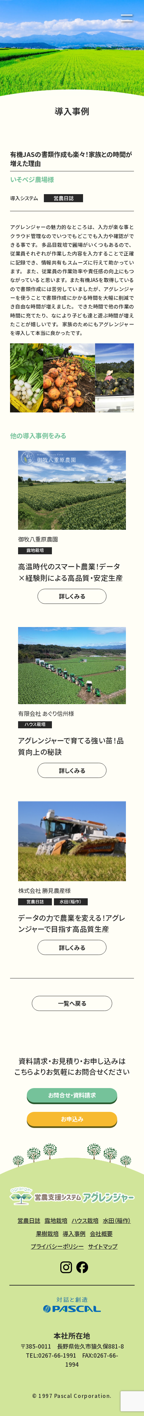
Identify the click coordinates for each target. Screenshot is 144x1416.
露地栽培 (56, 1220)
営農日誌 (28, 1220)
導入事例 (74, 1233)
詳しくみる (72, 596)
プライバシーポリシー (57, 1246)
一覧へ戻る (72, 1003)
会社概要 (101, 1233)
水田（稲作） (117, 1220)
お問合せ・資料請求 (72, 1095)
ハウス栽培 (85, 1220)
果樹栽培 (47, 1233)
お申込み (72, 1119)
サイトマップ (103, 1246)
